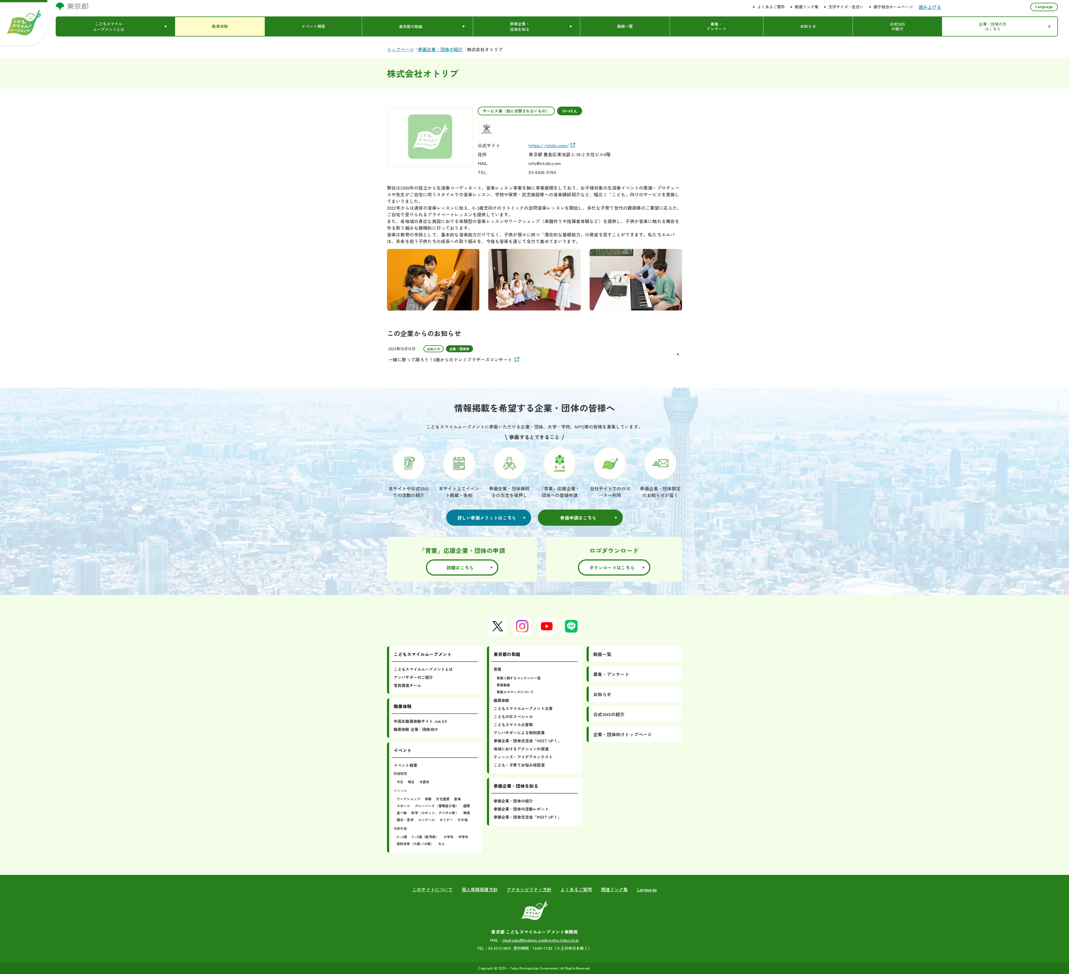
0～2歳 (402, 836)
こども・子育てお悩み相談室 (519, 765)
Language (1044, 6)
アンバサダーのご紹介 (413, 677)
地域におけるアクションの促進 (521, 749)
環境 (466, 812)
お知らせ (602, 694)
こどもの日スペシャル (513, 716)
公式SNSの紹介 (608, 714)
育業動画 (503, 684)
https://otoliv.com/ (549, 145)
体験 (428, 798)
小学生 (448, 836)
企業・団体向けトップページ (622, 734)
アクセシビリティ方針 (529, 889)
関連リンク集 (806, 6)
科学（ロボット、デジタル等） (435, 812)
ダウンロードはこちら (612, 567)
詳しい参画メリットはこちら (486, 517)
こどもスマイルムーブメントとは (423, 669)
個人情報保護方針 (480, 889)
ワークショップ (408, 798)
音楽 (457, 798)
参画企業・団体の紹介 (513, 801)
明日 (411, 781)
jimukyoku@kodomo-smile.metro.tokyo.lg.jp (541, 940)
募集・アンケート (611, 674)
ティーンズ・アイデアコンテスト (523, 757)
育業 (497, 669)
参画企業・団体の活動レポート (521, 809)
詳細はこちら (460, 567)
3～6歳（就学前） (425, 836)
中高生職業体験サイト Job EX (420, 721)
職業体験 (501, 700)
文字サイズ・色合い (846, 6)
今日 (400, 781)
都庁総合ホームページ (893, 6)
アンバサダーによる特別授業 (519, 732)
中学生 (463, 836)
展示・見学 (405, 819)
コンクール (426, 819)
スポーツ (403, 805)
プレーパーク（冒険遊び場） (437, 805)
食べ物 (402, 812)
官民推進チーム (407, 685)
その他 (462, 819)
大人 (441, 843)
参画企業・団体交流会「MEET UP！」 (528, 740)
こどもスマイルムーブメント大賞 (523, 708)
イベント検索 (405, 765)
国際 (466, 805)
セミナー (446, 819)
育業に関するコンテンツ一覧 (519, 678)
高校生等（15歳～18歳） (415, 843)
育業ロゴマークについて (515, 691)
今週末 (424, 781)
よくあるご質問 (771, 6)
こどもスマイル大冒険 (513, 724)
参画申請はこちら (578, 517)
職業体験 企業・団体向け (416, 729)
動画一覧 (602, 654)
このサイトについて (432, 889)
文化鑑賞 (443, 798)
